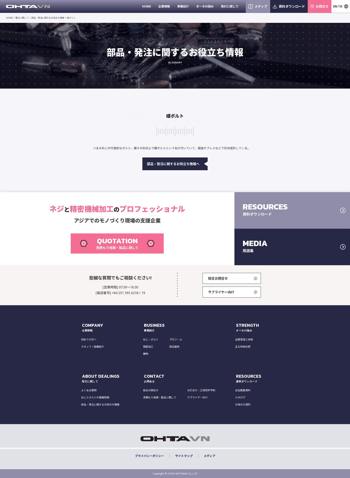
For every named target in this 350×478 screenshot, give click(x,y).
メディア (260, 6)
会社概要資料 (242, 390)
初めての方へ (88, 339)
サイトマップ (184, 456)
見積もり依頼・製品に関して (159, 397)
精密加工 (148, 346)
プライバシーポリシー (149, 456)
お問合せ (322, 6)
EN (335, 6)
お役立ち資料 (242, 404)
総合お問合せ (218, 278)
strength (247, 327)
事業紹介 (183, 6)
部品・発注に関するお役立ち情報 (47, 17)
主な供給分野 (242, 346)
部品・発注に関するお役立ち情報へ (173, 164)
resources (248, 378)
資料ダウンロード (292, 6)
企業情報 (164, 6)
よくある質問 (88, 390)
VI (340, 6)
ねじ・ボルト (150, 339)
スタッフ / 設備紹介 (92, 346)
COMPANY (92, 327)
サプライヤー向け (221, 292)
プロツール (175, 339)
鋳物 (145, 353)
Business (154, 327)
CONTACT (154, 378)
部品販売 (174, 346)
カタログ (240, 397)
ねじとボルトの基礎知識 (95, 397)
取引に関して (229, 6)
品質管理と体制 (244, 339)
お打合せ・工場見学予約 (201, 390)
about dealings (101, 378)
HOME (146, 6)
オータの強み (205, 6)
